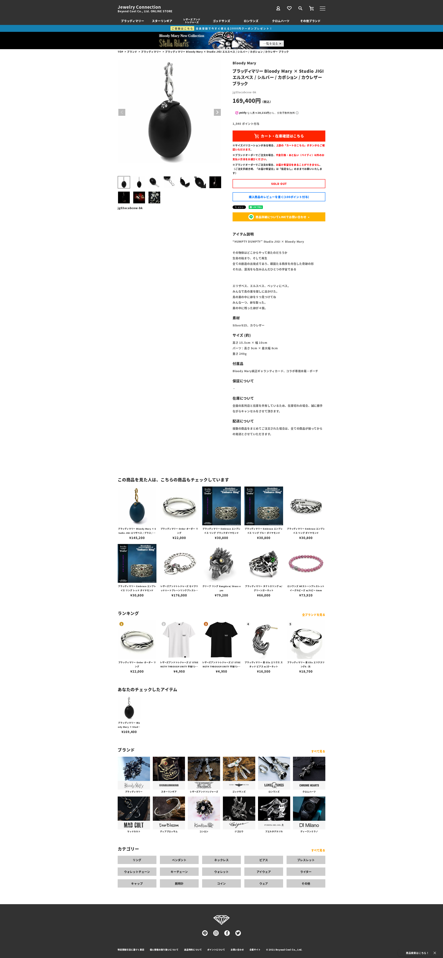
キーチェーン (179, 872)
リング (137, 860)
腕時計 (179, 883)
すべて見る (318, 751)
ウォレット (221, 872)
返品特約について (193, 949)
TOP (120, 51)
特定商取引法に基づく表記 (131, 949)
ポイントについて (216, 949)
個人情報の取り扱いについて (164, 949)
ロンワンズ (251, 21)
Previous (121, 112)
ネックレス (221, 860)
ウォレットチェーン (137, 872)
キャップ (137, 883)
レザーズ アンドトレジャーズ (191, 21)
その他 (306, 883)
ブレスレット (306, 860)
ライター (306, 872)
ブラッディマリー (132, 21)
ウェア (263, 883)
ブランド (132, 51)
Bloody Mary (244, 62)
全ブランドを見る (313, 615)
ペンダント (179, 860)
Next (217, 112)
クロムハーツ (281, 21)
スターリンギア (162, 21)
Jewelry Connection (139, 7)
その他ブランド (310, 21)
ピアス (263, 860)
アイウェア (264, 872)
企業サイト (255, 949)
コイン (221, 883)
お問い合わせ (237, 949)
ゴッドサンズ (221, 21)
